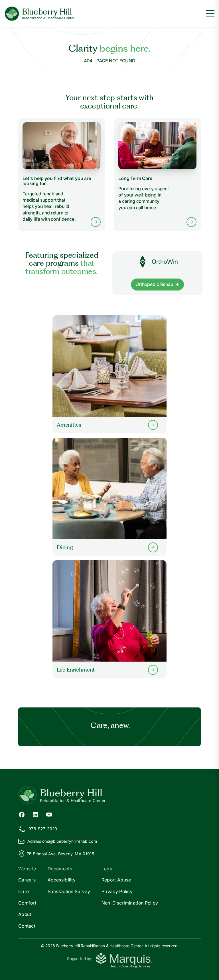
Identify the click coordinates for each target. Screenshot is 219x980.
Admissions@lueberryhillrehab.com (62, 841)
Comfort (27, 903)
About (24, 914)
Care (23, 891)
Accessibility (62, 880)
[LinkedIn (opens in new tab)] (35, 814)
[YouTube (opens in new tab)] (49, 814)
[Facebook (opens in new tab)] (21, 814)
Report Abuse (116, 880)
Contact (26, 926)
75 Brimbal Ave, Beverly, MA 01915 (60, 853)
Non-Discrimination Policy (130, 903)
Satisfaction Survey (69, 891)
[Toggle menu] (210, 13)
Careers (27, 880)
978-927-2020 (43, 828)
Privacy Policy (117, 891)
